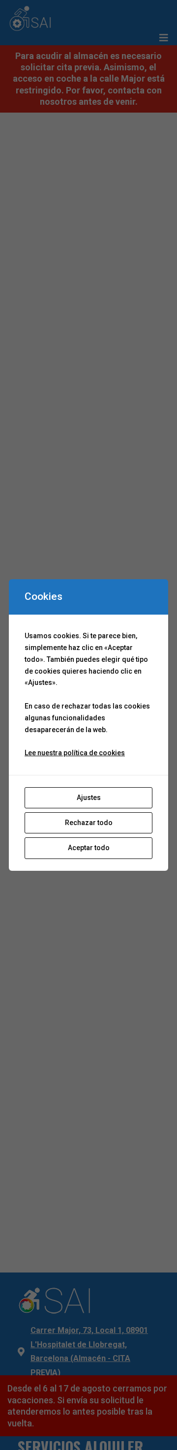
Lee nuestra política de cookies (75, 753)
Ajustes (89, 797)
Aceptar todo (89, 848)
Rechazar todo (89, 823)
